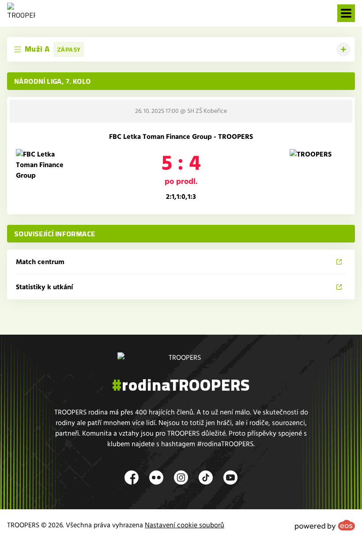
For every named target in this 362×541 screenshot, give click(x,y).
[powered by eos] (325, 525)
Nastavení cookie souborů (184, 525)
